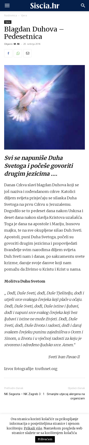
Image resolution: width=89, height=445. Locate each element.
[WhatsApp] (18, 53)
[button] (7, 5)
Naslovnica (10, 15)
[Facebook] (8, 53)
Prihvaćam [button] (45, 439)
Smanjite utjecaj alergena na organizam (66, 396)
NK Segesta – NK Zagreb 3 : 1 (24, 394)
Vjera (24, 15)
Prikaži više (33, 428)
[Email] (27, 53)
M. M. (17, 43)
